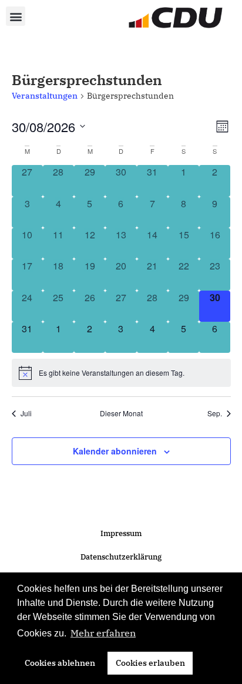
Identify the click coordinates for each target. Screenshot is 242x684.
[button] (15, 16)
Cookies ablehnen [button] (60, 662)
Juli (26, 413)
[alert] (121, 373)
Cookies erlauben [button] (150, 662)
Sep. (214, 413)
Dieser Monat (121, 413)
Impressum (121, 533)
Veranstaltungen (45, 95)
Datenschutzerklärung (121, 557)
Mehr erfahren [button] (103, 633)
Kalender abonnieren (115, 451)
